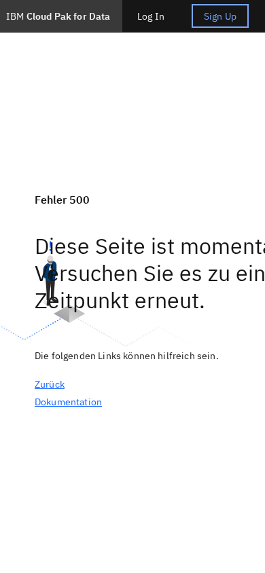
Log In (150, 16)
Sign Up (220, 16)
